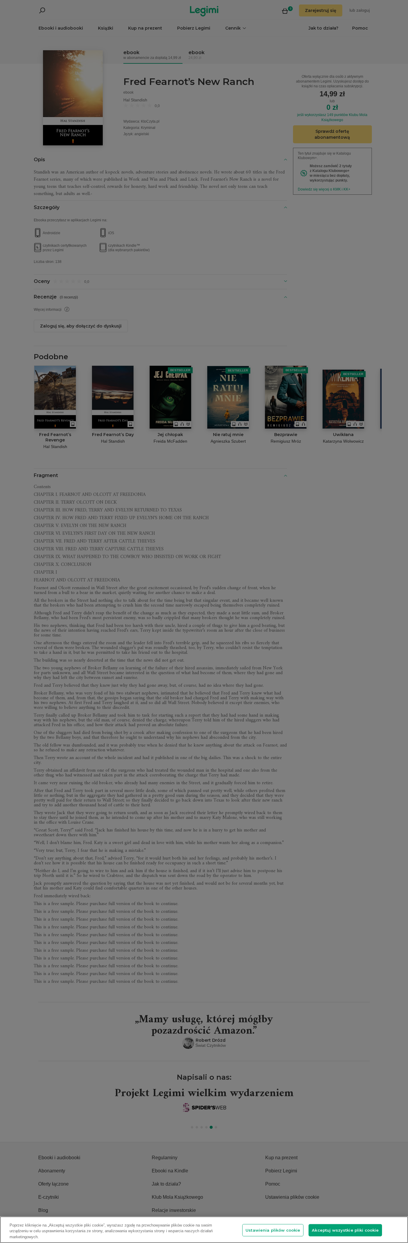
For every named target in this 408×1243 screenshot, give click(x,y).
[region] (204, 1229)
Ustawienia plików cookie (273, 1229)
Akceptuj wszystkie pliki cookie (345, 1229)
